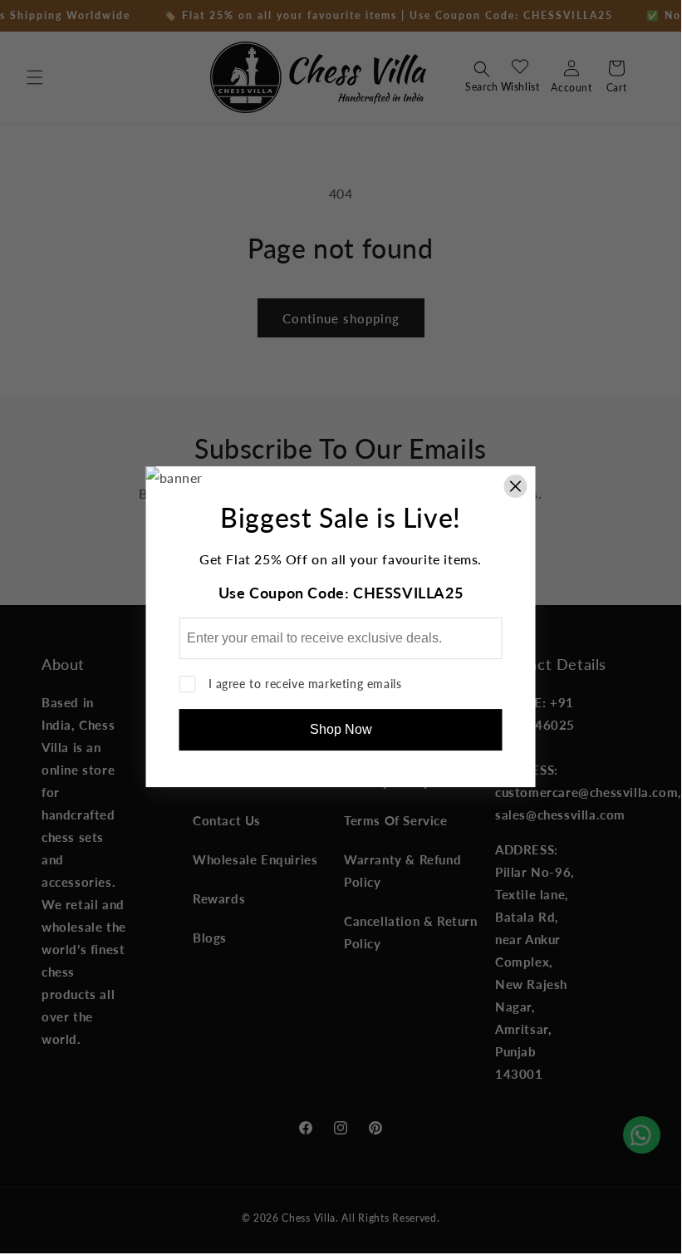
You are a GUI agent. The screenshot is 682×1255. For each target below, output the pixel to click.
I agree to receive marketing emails (305, 684)
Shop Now (341, 729)
